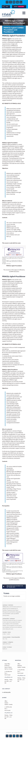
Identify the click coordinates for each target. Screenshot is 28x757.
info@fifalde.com (8, 677)
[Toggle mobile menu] (24, 13)
